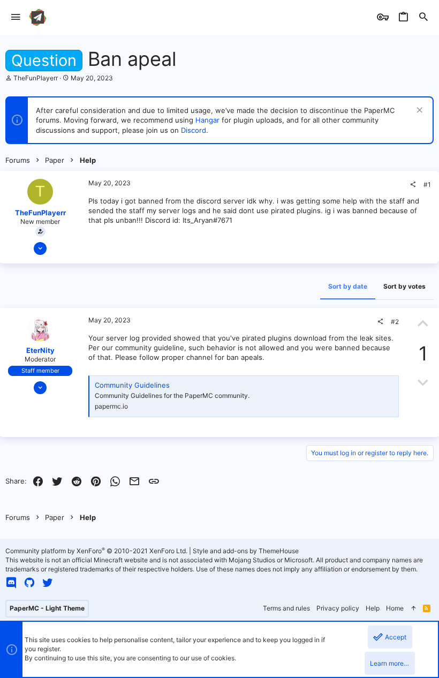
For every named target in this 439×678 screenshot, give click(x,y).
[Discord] (11, 583)
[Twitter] (48, 583)
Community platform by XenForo (96, 551)
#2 (395, 322)
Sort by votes (404, 286)
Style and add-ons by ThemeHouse (246, 551)
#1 (427, 184)
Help (373, 608)
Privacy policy (337, 608)
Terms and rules (286, 608)
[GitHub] (29, 583)
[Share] (413, 185)
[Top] (413, 608)
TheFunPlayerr (35, 78)
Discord (193, 130)
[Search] (423, 17)
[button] (15, 17)
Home (395, 608)
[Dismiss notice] (418, 111)
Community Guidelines (132, 385)
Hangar (207, 120)
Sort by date (347, 286)
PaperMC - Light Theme (47, 608)
